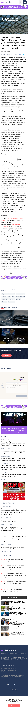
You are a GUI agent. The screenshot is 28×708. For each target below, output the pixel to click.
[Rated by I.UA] (10, 684)
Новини (12, 12)
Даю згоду (14, 705)
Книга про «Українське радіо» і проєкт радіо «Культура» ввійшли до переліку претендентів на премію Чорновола (13, 443)
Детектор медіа (14, 597)
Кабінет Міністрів (6, 296)
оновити (22, 377)
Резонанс (4, 301)
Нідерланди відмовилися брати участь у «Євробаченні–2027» (13, 475)
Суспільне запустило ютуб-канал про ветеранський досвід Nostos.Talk (13, 452)
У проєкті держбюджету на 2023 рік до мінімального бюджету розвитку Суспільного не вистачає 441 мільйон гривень (13, 538)
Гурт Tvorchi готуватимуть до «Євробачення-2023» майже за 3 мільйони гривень (11, 529)
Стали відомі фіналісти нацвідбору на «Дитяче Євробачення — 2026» (13, 459)
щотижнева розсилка (11, 350)
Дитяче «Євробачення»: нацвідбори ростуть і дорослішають (12, 520)
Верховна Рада (20, 294)
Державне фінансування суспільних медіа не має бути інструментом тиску (13, 548)
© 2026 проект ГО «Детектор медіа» (8, 670)
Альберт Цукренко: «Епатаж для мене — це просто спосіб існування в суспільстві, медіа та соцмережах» (12, 567)
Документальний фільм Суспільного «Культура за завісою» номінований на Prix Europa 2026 (13, 467)
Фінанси (18, 299)
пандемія (12, 299)
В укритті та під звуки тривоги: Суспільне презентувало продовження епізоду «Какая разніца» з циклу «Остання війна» (13, 511)
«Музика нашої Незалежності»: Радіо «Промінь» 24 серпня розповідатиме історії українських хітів (13, 575)
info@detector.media (8, 671)
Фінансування (7, 12)
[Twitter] (23, 54)
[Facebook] (20, 54)
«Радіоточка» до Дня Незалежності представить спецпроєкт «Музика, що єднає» (13, 583)
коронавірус (5, 299)
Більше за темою (9, 307)
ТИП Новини (11, 301)
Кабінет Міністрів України (18, 296)
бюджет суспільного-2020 (8, 294)
